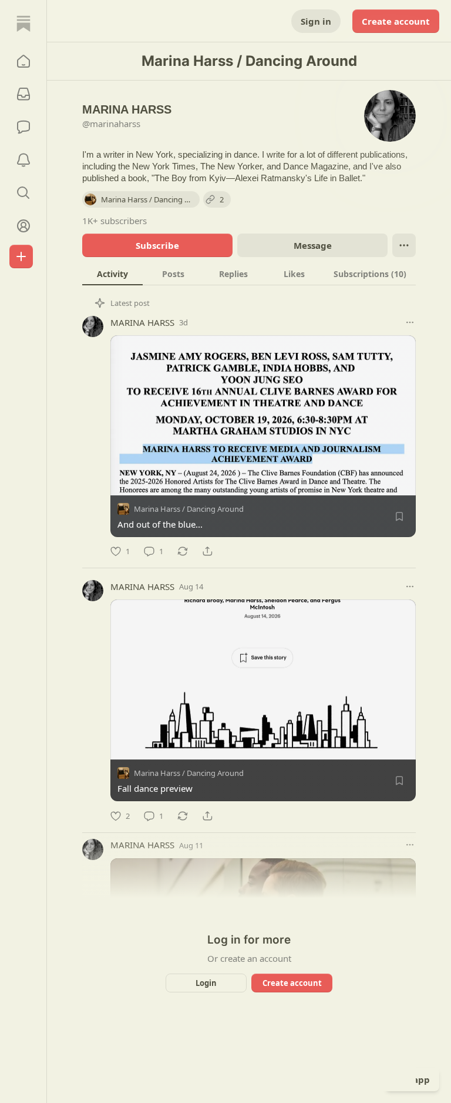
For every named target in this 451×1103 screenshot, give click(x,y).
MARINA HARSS (142, 322)
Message (313, 245)
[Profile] (23, 226)
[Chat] (23, 127)
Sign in (316, 21)
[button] (23, 61)
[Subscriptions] (23, 94)
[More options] (409, 322)
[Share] (207, 551)
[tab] (112, 273)
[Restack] (183, 551)
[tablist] (249, 273)
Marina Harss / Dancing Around (189, 509)
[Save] (399, 516)
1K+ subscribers (114, 220)
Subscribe (157, 245)
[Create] (21, 256)
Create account (396, 21)
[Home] (23, 23)
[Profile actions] (404, 245)
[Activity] (23, 160)
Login (206, 983)
